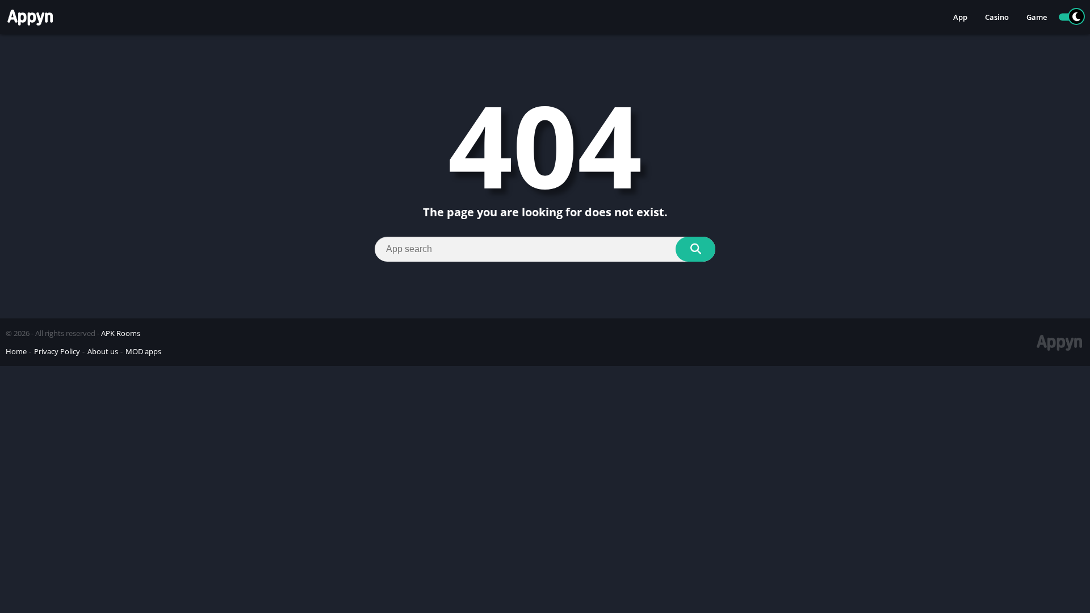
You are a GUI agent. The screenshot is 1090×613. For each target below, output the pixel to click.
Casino (997, 17)
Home (16, 351)
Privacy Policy (57, 351)
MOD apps (143, 351)
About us (102, 351)
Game (1036, 17)
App (960, 17)
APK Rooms (120, 333)
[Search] (695, 249)
